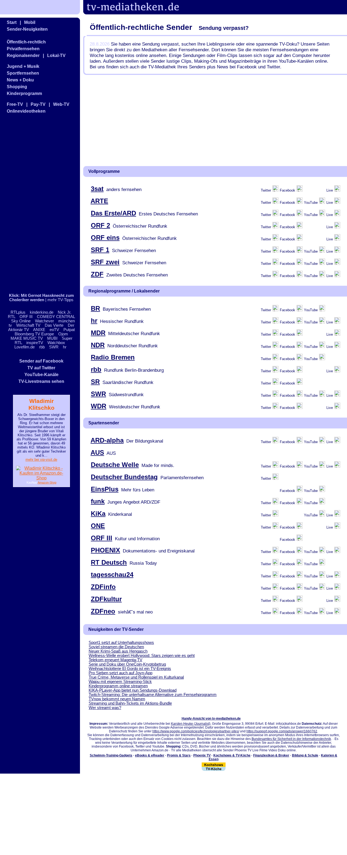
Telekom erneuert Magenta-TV (115, 660)
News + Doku (20, 80)
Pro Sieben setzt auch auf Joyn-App (120, 673)
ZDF (97, 274)
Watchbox (56, 343)
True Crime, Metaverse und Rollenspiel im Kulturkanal (136, 677)
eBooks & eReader (149, 755)
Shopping (17, 86)
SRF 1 (100, 249)
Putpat (69, 330)
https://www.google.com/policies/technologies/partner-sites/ (195, 731)
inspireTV (34, 343)
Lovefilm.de (24, 347)
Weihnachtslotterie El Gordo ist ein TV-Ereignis (130, 668)
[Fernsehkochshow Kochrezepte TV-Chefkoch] (214, 770)
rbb (42, 347)
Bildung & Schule (305, 755)
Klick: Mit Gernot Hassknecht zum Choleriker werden (41, 297)
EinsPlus (104, 489)
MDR (98, 332)
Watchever (44, 321)
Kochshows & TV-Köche (231, 755)
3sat (97, 188)
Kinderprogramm (24, 93)
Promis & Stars (179, 755)
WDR (98, 406)
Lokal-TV (56, 55)
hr (64, 347)
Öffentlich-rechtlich (26, 42)
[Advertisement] (34, 203)
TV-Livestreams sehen (41, 381)
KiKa (98, 513)
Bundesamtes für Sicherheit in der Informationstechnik (291, 739)
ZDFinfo (103, 586)
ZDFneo (103, 611)
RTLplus (18, 312)
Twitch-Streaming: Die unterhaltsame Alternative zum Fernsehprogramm (153, 694)
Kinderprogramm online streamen (118, 686)
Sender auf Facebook (41, 361)
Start (12, 22)
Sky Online (21, 321)
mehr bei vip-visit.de (41, 459)
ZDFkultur (106, 599)
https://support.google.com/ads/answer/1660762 (281, 731)
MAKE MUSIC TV (27, 338)
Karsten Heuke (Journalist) (190, 724)
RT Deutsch (109, 562)
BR (95, 308)
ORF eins (105, 237)
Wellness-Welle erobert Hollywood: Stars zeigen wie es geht (142, 655)
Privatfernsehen (23, 48)
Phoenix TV (202, 755)
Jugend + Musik (23, 66)
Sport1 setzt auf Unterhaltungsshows (121, 642)
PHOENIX (105, 550)
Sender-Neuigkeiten (27, 29)
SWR (54, 347)
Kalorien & (329, 755)
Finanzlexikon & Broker (271, 755)
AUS (97, 452)
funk (98, 501)
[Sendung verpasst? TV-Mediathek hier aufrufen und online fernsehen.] (136, 13)
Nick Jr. (64, 312)
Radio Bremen (113, 357)
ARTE (99, 201)
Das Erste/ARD (113, 213)
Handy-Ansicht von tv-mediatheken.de (211, 718)
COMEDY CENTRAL (56, 316)
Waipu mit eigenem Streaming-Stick (120, 681)
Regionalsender (23, 55)
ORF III (26, 316)
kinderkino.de (41, 312)
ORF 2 (100, 225)
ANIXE (39, 330)
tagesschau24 (112, 574)
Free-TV (15, 104)
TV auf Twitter (41, 367)
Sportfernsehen (23, 73)
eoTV (54, 330)
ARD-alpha (107, 440)
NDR (98, 345)
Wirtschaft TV (28, 325)
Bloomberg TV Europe (34, 334)
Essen (214, 759)
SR (95, 381)
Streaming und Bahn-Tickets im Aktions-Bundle (130, 703)
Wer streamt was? (105, 707)
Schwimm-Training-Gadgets (111, 755)
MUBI (52, 338)
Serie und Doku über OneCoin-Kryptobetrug (127, 664)
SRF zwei (105, 262)
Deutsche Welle (115, 464)
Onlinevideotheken (26, 111)
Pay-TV (38, 104)
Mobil (29, 22)
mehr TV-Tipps (60, 300)
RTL (11, 316)
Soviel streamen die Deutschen (116, 647)
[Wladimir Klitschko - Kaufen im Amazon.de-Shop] (41, 478)
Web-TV (61, 104)
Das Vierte (54, 325)
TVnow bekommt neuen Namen (117, 699)
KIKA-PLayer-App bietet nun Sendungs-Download (132, 690)
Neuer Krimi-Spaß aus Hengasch (118, 651)
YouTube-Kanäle (41, 374)
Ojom (63, 334)
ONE (98, 525)
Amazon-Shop (47, 482)
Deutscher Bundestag (124, 477)
